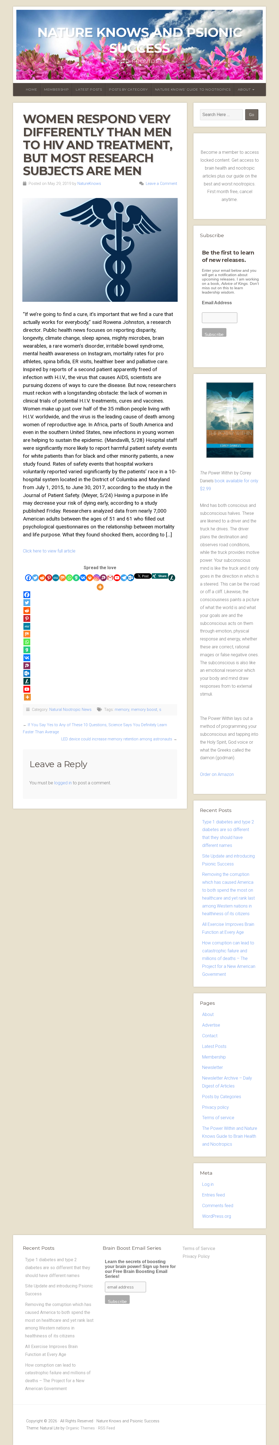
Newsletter (212, 1067)
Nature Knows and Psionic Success (139, 40)
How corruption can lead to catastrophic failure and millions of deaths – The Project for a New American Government (228, 958)
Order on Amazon (217, 774)
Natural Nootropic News (70, 709)
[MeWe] (55, 577)
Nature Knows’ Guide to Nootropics (193, 89)
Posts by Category (128, 89)
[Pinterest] (49, 577)
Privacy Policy (196, 1256)
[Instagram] (96, 577)
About (244, 89)
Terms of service (218, 1117)
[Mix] (62, 577)
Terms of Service (199, 1248)
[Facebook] (28, 577)
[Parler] (103, 577)
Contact (209, 1035)
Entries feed (213, 1195)
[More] (100, 587)
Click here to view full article (49, 551)
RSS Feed (106, 1428)
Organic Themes (80, 1428)
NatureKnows (89, 183)
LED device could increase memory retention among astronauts (116, 739)
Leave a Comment (161, 183)
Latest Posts (89, 89)
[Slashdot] (171, 577)
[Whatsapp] (69, 577)
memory (122, 709)
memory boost (144, 709)
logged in (63, 782)
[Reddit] (42, 577)
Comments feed (217, 1205)
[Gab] (76, 577)
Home (31, 89)
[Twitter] (35, 577)
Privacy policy (215, 1107)
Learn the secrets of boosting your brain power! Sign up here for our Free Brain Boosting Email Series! (140, 1269)
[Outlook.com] (130, 577)
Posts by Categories (221, 1096)
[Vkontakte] (83, 577)
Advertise (211, 1025)
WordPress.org (216, 1216)
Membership (56, 89)
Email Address (217, 302)
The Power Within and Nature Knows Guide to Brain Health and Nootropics (229, 1136)
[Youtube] (117, 577)
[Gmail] (110, 577)
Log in (208, 1184)
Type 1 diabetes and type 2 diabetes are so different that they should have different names (57, 1267)
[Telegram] (123, 577)
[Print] (89, 577)
